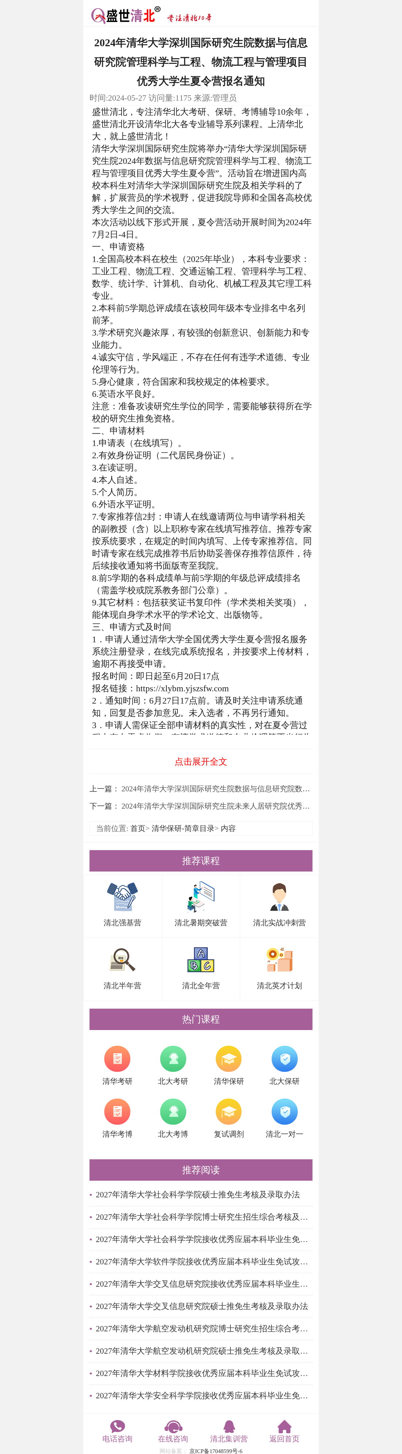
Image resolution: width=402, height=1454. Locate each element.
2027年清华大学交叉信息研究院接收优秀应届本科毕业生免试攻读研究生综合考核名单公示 (204, 1284)
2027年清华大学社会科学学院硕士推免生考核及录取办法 (198, 1194)
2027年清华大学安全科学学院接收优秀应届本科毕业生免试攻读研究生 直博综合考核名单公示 (204, 1395)
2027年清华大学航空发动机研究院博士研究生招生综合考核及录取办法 (204, 1328)
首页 (137, 828)
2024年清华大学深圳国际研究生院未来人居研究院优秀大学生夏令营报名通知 (249, 806)
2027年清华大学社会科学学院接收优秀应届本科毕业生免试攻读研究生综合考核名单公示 (204, 1239)
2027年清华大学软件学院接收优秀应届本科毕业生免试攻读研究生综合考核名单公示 (204, 1261)
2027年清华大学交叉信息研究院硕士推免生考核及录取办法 (202, 1306)
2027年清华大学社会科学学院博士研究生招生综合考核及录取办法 (204, 1217)
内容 (228, 828)
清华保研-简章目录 (183, 828)
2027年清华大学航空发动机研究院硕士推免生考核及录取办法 (204, 1351)
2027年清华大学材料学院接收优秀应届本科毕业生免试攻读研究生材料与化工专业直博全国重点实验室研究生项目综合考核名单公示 (204, 1373)
